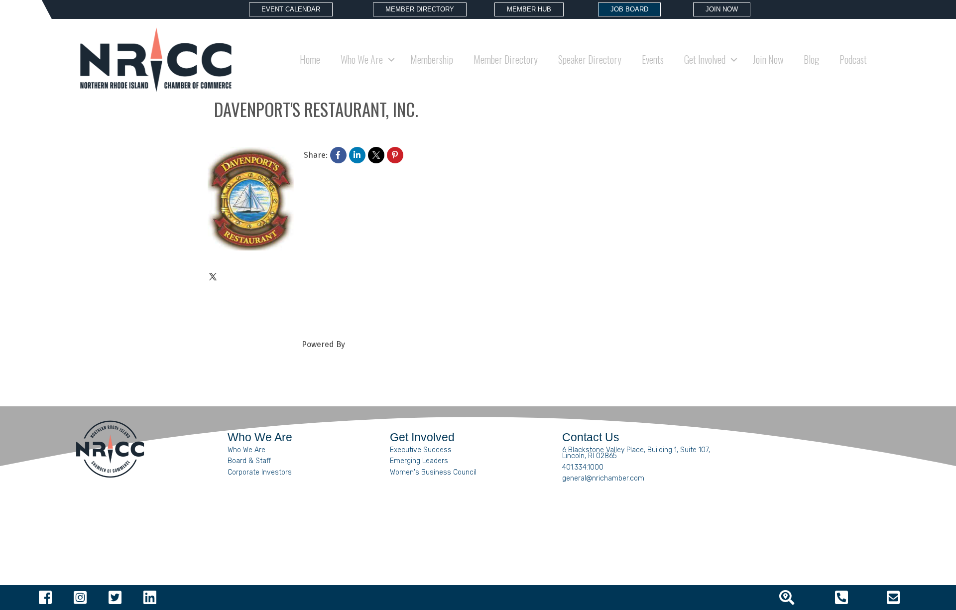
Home (310, 59)
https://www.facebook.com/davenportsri (298, 294)
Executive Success (421, 450)
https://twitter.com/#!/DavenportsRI (288, 277)
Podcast (853, 59)
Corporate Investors (260, 472)
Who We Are (246, 450)
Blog (811, 59)
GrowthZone (369, 344)
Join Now (768, 59)
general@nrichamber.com (603, 478)
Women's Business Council (433, 472)
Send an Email (249, 327)
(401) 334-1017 (248, 261)
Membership (431, 59)
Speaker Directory (589, 59)
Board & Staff (249, 461)
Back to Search (235, 136)
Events (653, 59)
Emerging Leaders (419, 461)
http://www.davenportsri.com (277, 311)
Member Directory (506, 59)
